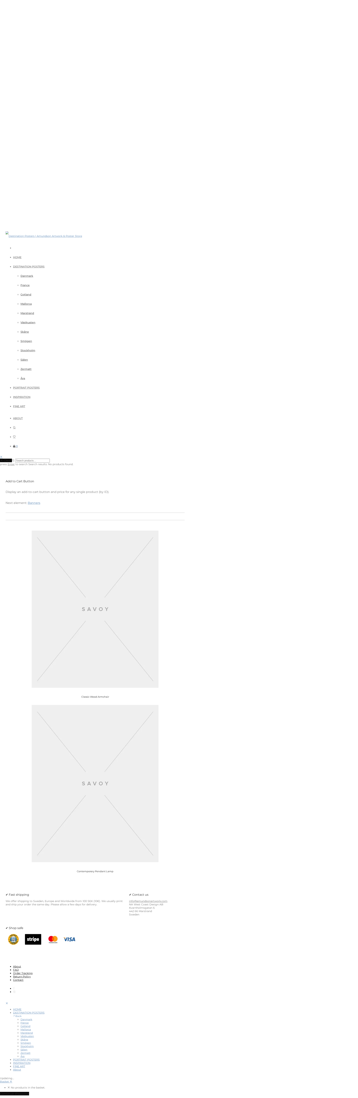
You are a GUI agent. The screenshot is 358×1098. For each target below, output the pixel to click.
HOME (17, 257)
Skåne (25, 331)
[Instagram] (14, 991)
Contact (18, 980)
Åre (23, 378)
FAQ (16, 970)
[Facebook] (14, 988)
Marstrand (27, 313)
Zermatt (26, 369)
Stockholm (28, 350)
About (18, 418)
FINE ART (19, 406)
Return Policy (22, 976)
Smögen (26, 341)
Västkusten (28, 322)
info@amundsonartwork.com (148, 901)
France (25, 285)
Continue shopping (14, 1093)
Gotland (26, 294)
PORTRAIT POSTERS (26, 387)
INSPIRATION (21, 397)
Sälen (24, 359)
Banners (34, 503)
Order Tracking (23, 973)
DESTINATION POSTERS (29, 266)
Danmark (27, 276)
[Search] (14, 427)
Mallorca (26, 304)
